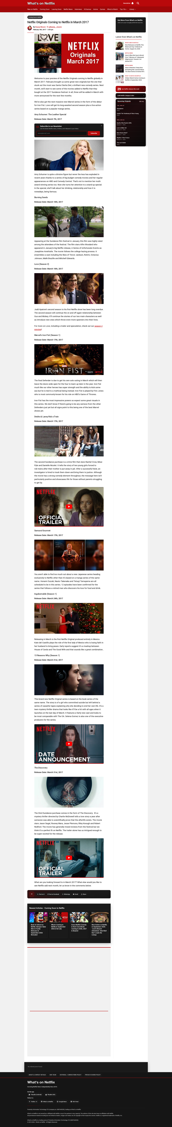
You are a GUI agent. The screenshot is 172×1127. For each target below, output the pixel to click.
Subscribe (94, 133)
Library (131, 9)
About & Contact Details (37, 1074)
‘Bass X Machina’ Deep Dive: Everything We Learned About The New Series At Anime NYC (134, 69)
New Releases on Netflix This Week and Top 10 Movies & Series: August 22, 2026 (134, 47)
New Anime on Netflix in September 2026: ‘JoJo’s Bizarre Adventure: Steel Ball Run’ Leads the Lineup (99, 930)
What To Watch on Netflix (133, 76)
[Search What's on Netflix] (138, 3)
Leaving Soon (56, 9)
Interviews (78, 9)
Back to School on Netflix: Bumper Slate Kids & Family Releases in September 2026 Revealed (38, 930)
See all (141, 101)
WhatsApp (67, 894)
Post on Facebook (54, 894)
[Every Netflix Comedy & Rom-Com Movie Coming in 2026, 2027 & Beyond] (79, 917)
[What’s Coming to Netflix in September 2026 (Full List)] (59, 917)
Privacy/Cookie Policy (93, 1074)
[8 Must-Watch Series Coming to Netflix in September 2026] (120, 79)
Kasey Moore (40, 27)
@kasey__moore (55, 27)
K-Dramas (87, 9)
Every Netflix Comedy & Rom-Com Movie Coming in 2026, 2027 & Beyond (79, 928)
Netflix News (68, 9)
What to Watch (112, 9)
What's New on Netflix (131, 42)
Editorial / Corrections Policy (70, 1074)
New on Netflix (32, 9)
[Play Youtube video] (69, 506)
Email (76, 894)
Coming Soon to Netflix (35, 17)
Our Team (53, 1074)
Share (84, 894)
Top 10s (123, 9)
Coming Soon (45, 9)
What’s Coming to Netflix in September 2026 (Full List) (58, 927)
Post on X (41, 894)
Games (102, 9)
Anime (95, 9)
